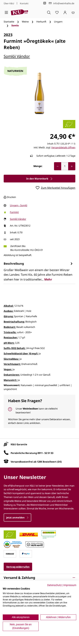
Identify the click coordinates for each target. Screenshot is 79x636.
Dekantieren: (12, 374)
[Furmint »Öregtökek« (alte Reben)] (39, 93)
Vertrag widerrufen (18, 566)
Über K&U (9, 3)
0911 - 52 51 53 (45, 453)
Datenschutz (54, 585)
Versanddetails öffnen (63, 147)
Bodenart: (10, 327)
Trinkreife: (10, 332)
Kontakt (24, 3)
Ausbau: (8, 311)
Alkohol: (9, 305)
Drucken (11, 197)
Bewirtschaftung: (14, 321)
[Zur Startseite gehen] (19, 12)
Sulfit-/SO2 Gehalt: (15, 348)
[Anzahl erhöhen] (71, 166)
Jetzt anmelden (15, 517)
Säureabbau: (11, 358)
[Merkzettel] (57, 12)
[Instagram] (44, 3)
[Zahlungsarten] (10, 553)
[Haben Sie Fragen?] (39, 411)
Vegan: (8, 369)
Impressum (69, 585)
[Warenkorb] (73, 12)
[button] (39, 577)
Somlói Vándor (17, 56)
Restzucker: (11, 337)
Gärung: (8, 316)
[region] (39, 93)
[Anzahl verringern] (57, 166)
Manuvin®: (10, 380)
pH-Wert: (9, 342)
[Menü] (6, 12)
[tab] (38, 271)
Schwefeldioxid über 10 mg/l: (21, 353)
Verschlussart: (12, 364)
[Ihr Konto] (65, 12)
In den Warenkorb (37, 178)
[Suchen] (49, 12)
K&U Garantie (19, 444)
